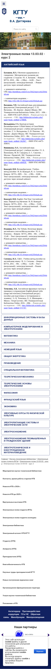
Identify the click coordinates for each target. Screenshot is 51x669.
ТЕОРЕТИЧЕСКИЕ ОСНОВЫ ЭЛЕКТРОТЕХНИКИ (18, 385)
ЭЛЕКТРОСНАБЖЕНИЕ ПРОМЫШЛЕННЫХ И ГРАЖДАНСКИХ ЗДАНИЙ (25, 439)
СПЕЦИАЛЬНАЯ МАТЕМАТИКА (19, 370)
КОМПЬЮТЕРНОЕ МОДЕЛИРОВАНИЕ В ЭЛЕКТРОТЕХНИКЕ (23, 328)
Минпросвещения (35, 617)
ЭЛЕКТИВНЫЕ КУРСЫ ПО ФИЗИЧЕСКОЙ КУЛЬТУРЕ (24, 414)
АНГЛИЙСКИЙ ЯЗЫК (14, 65)
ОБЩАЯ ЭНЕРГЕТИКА (15, 356)
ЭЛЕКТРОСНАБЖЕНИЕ (15, 432)
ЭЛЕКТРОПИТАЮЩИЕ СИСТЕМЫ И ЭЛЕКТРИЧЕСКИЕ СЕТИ (21, 424)
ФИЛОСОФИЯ (11, 393)
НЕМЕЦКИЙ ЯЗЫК (13, 349)
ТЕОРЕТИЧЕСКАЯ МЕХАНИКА (19, 377)
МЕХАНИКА (9, 343)
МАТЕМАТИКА (11, 336)
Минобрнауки (18, 617)
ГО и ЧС (25, 614)
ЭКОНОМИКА (10, 406)
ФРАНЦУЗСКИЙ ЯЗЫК (15, 400)
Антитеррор (14, 611)
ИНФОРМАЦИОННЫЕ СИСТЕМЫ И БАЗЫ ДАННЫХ (24, 318)
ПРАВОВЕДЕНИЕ (12, 363)
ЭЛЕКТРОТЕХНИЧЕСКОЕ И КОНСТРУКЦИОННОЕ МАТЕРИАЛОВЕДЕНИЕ (17, 450)
